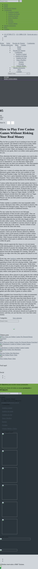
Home (6, 77)
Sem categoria (10, 79)
